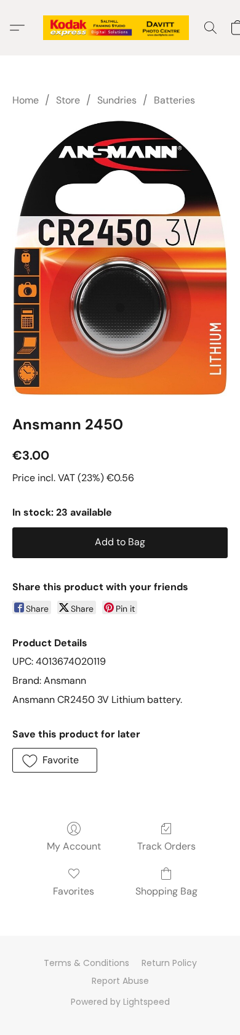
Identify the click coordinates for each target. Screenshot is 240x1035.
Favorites (73, 891)
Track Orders (166, 846)
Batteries (174, 100)
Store (68, 100)
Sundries (117, 100)
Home (25, 100)
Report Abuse (120, 981)
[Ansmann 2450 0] (120, 258)
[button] (120, 27)
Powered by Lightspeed (120, 1002)
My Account (74, 846)
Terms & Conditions (86, 963)
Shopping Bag (166, 891)
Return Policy (169, 963)
